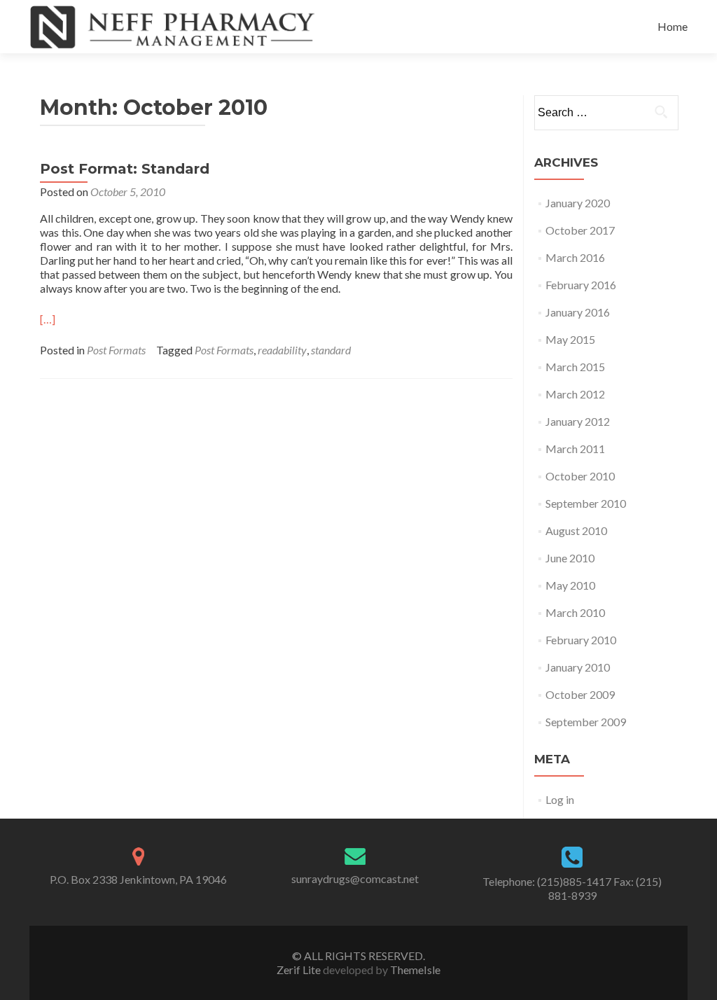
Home (672, 26)
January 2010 (577, 667)
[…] (47, 319)
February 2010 (580, 639)
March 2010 (575, 612)
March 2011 (575, 448)
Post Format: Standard (124, 168)
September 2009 (585, 721)
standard (331, 349)
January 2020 (577, 202)
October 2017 (580, 230)
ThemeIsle (415, 969)
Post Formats (116, 349)
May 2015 (570, 339)
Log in (559, 799)
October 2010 (580, 475)
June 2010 (569, 557)
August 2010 (576, 530)
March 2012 (575, 394)
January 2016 (577, 312)
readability (282, 349)
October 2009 (580, 694)
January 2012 (577, 421)
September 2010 (585, 503)
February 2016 (580, 284)
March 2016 (575, 257)
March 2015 (575, 366)
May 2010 (570, 585)
